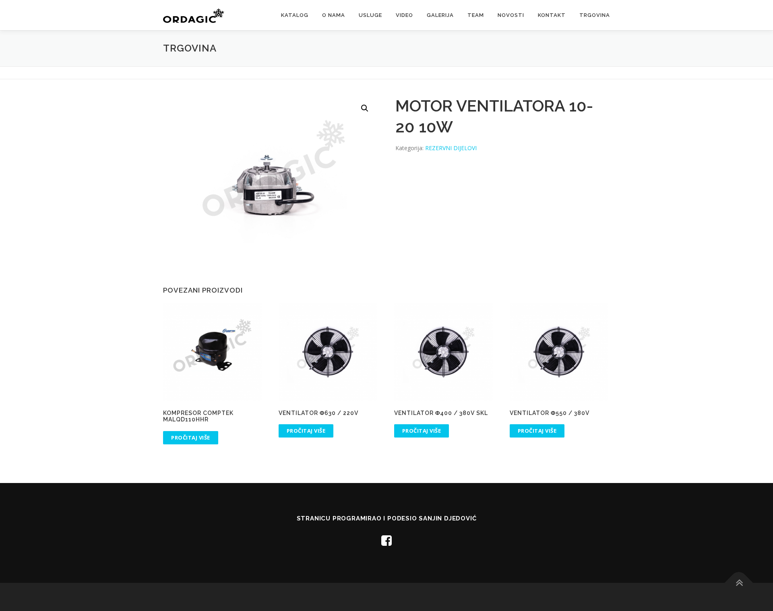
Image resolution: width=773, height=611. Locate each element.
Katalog (294, 15)
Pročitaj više (190, 437)
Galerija (440, 15)
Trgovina (594, 15)
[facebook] (386, 540)
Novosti (511, 15)
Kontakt (552, 15)
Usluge (370, 15)
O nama (333, 15)
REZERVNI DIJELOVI (451, 148)
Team (475, 15)
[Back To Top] (739, 582)
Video (404, 15)
